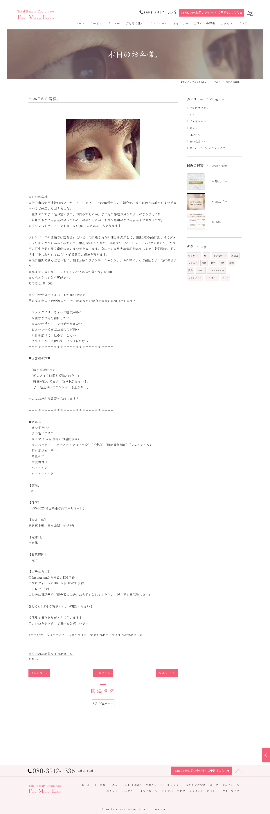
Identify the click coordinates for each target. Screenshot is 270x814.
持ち (213, 262)
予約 (222, 262)
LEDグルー (196, 134)
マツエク (192, 262)
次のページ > (167, 673)
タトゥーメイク (216, 270)
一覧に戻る (103, 673)
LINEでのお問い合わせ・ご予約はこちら (210, 12)
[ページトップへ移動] (238, 770)
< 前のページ (39, 673)
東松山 (234, 255)
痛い (206, 255)
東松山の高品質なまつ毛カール (50, 654)
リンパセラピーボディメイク (207, 148)
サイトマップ (231, 790)
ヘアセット (211, 277)
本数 (204, 262)
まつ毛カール (35, 659)
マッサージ (193, 255)
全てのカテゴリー (201, 108)
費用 (190, 270)
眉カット (195, 128)
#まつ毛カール (103, 703)
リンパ (225, 277)
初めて (200, 270)
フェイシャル (198, 121)
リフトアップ (194, 277)
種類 (231, 262)
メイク (194, 114)
